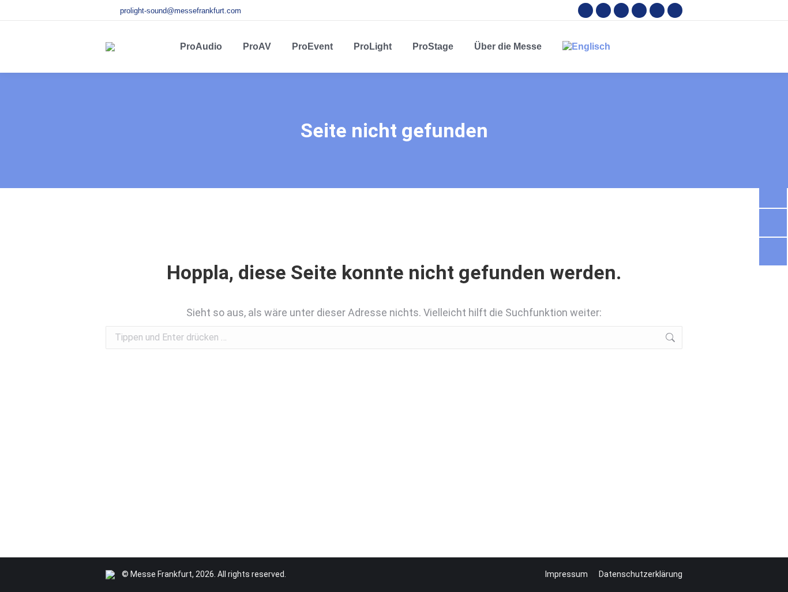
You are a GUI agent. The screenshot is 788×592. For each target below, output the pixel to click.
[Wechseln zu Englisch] (586, 46)
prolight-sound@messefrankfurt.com (180, 10)
